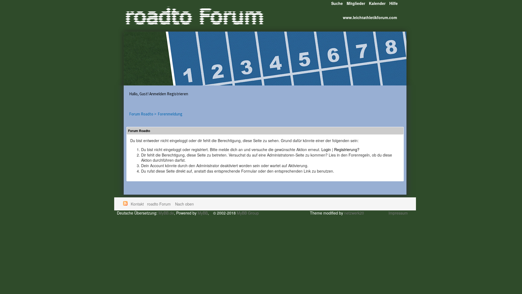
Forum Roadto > (142, 114)
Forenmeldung (170, 114)
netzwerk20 (354, 213)
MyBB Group (248, 213)
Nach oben (184, 204)
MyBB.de (166, 213)
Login (326, 149)
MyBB (203, 213)
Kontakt (137, 204)
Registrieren (177, 93)
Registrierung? (346, 149)
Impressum (398, 213)
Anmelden (157, 93)
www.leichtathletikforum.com (370, 17)
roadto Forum (159, 204)
